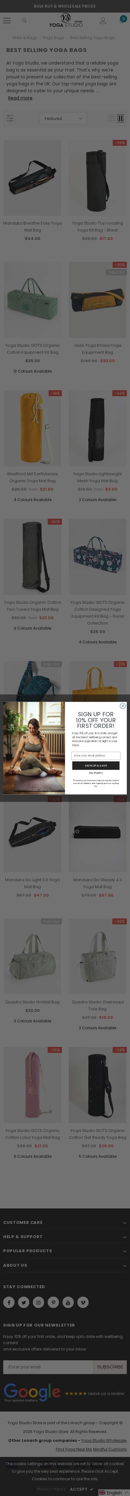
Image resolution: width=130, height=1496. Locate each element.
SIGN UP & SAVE (96, 765)
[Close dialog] (123, 706)
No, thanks (95, 772)
